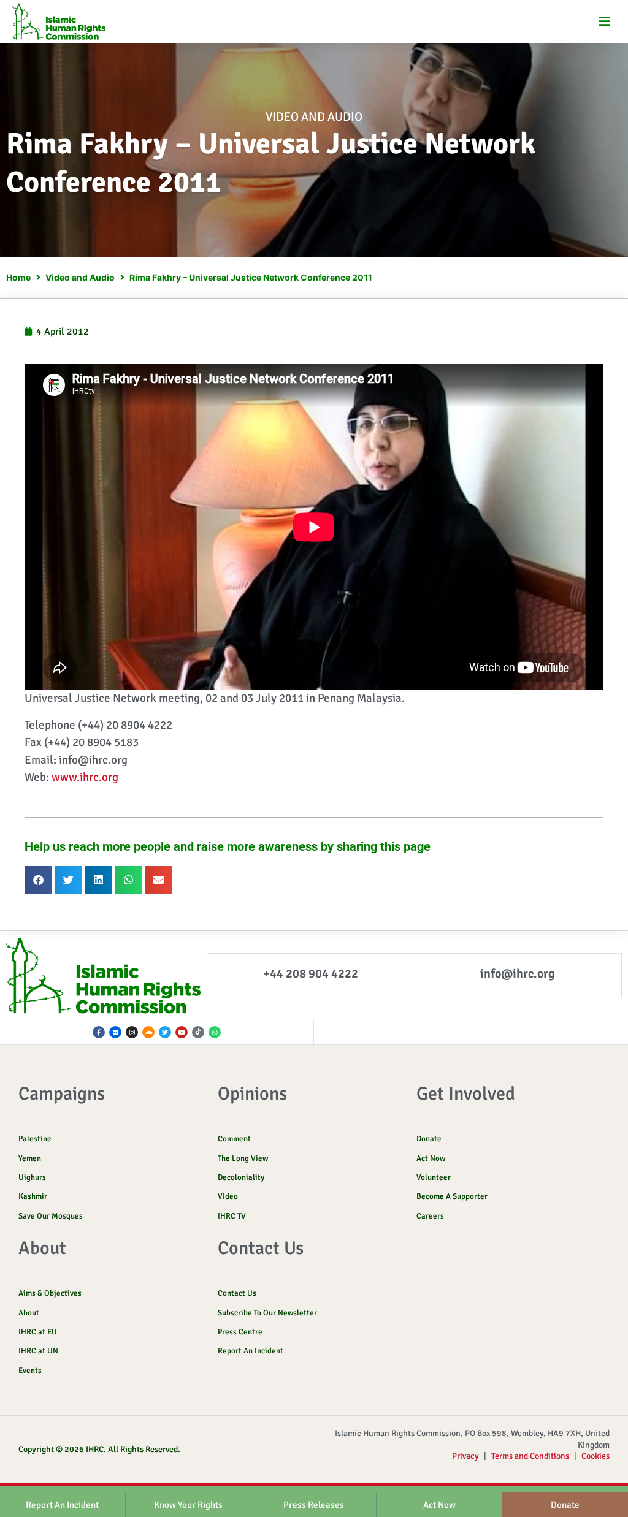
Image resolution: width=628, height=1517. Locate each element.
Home (18, 277)
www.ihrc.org (85, 777)
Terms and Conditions (530, 1456)
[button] (605, 21)
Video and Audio (314, 116)
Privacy (465, 1456)
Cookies (595, 1456)
